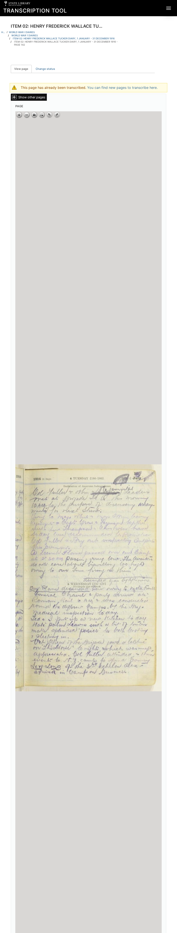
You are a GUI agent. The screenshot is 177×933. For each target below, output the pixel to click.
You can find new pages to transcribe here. (122, 87)
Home (3, 32)
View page (23, 68)
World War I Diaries (22, 32)
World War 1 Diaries (24, 35)
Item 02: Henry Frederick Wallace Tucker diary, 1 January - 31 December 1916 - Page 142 (66, 43)
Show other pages (31, 97)
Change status (45, 68)
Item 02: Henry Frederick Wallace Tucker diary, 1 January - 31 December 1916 (64, 38)
